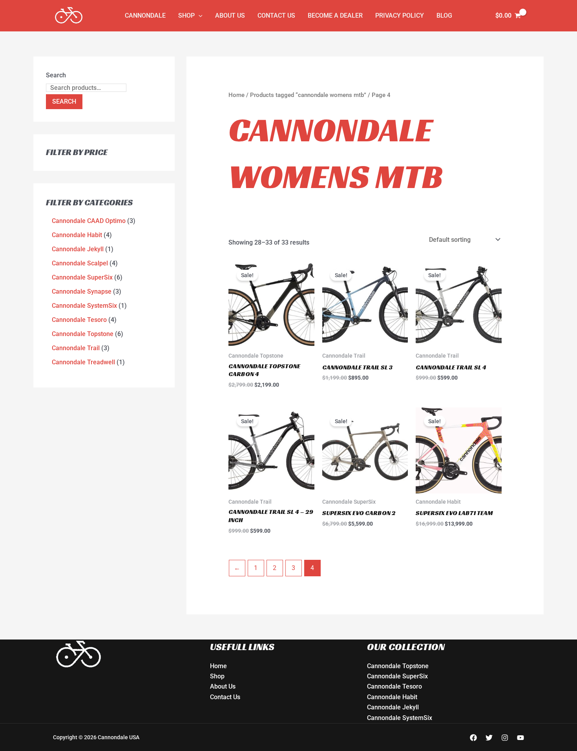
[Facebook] (473, 737)
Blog (444, 15)
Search (56, 75)
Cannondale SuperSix (397, 676)
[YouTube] (520, 737)
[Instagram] (504, 737)
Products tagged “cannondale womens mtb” (308, 95)
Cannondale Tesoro (394, 686)
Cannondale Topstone (398, 666)
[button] (199, 15)
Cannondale (145, 15)
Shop (186, 15)
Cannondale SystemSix (399, 718)
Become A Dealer (335, 15)
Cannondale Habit (392, 697)
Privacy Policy (399, 15)
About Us (230, 15)
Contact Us (276, 15)
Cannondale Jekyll (393, 707)
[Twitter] (489, 737)
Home (236, 95)
